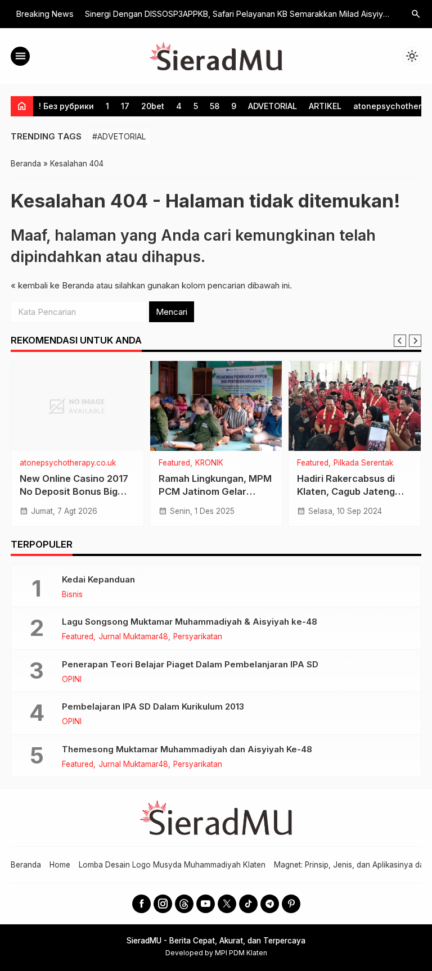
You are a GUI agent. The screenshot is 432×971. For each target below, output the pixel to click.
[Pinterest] (291, 904)
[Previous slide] (400, 341)
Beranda (26, 864)
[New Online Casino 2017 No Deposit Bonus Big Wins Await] (77, 406)
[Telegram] (269, 904)
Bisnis (72, 595)
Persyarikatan (197, 637)
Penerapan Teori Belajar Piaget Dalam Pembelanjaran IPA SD (190, 664)
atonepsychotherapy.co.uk (68, 463)
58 (214, 106)
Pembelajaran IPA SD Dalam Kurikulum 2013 (153, 706)
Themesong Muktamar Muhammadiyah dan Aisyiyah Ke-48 (187, 749)
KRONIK (209, 463)
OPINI (72, 680)
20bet (152, 106)
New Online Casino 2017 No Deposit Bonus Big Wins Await (74, 491)
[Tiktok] (248, 904)
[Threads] (184, 904)
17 (125, 106)
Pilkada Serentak (363, 463)
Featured (174, 463)
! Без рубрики (66, 106)
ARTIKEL (325, 106)
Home (60, 864)
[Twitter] (227, 904)
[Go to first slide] (415, 341)
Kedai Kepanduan (98, 579)
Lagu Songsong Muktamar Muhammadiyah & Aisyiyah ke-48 (189, 621)
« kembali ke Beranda (52, 285)
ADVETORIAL (272, 106)
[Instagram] (163, 904)
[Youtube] (205, 904)
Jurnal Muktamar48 (133, 637)
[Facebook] (141, 904)
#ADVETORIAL (119, 136)
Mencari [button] (171, 311)
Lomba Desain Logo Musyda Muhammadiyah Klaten (172, 864)
